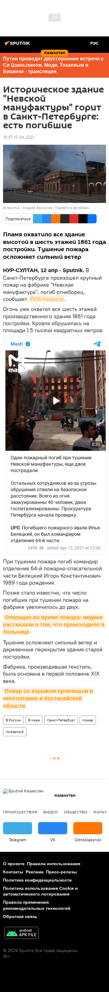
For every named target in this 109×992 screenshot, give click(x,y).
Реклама (35, 871)
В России (13, 720)
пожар (87, 720)
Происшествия (20, 812)
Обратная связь (20, 916)
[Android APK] (21, 933)
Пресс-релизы (61, 871)
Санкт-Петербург (61, 720)
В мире (34, 720)
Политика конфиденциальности (37, 880)
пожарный (15, 731)
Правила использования (53, 863)
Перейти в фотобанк (72, 207)
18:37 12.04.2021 (19, 137)
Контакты (13, 871)
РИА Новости (47, 298)
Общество (76, 812)
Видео (50, 812)
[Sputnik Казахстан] (18, 45)
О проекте (14, 863)
